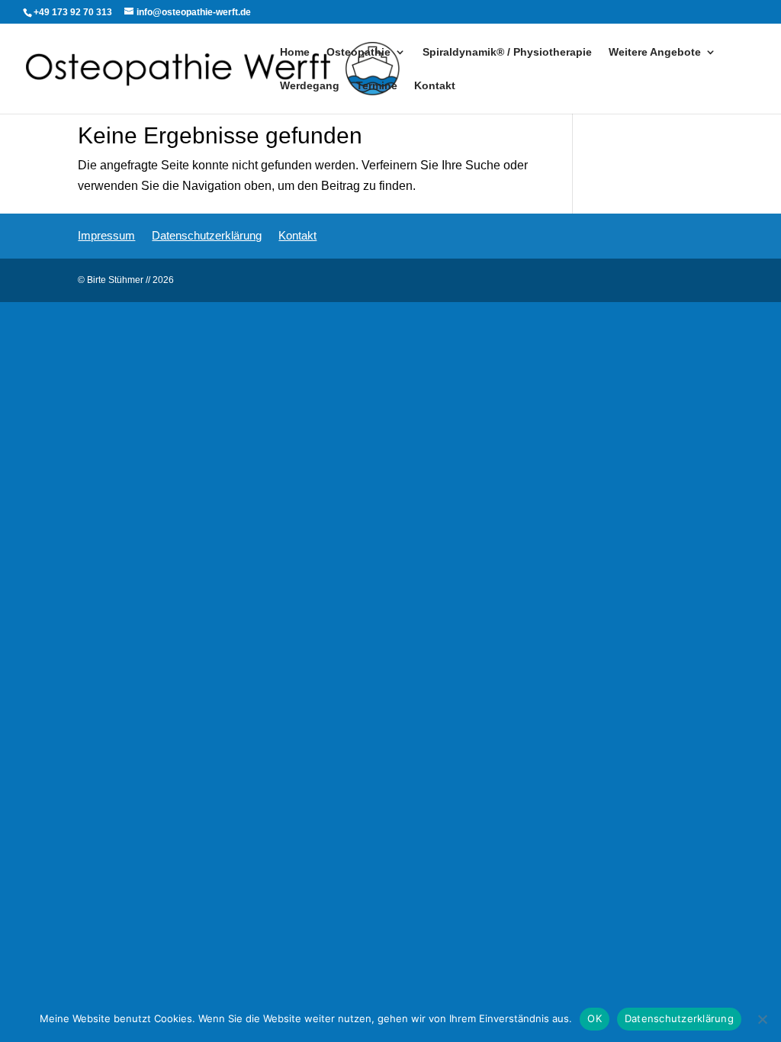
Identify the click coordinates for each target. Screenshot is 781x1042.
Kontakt (434, 86)
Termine (376, 86)
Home (295, 52)
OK (594, 1018)
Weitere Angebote (655, 52)
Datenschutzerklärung (207, 235)
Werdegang (309, 86)
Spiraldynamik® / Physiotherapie (507, 52)
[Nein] (762, 1019)
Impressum (106, 235)
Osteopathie (358, 52)
